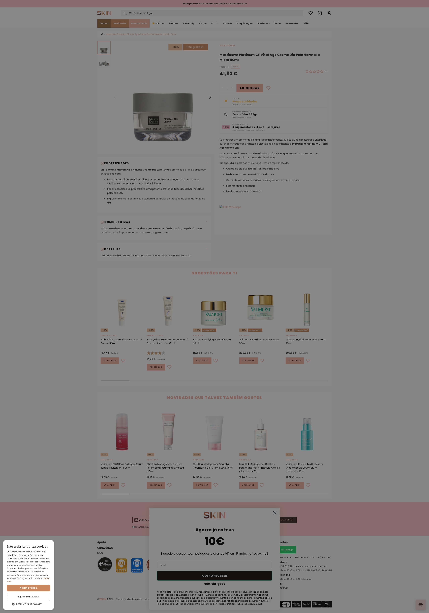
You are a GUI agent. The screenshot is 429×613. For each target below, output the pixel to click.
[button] (28, 604)
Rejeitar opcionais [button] (28, 596)
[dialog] (28, 575)
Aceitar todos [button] (28, 588)
